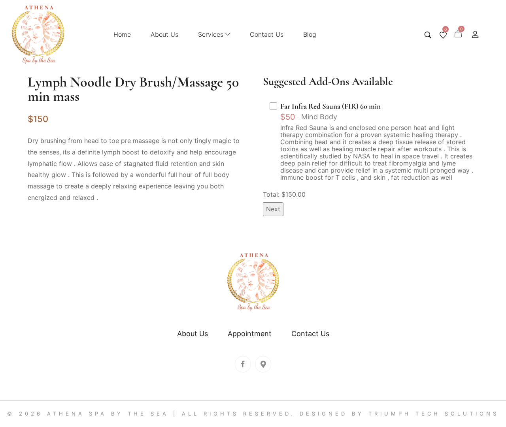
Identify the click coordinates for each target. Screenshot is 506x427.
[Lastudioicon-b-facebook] (243, 364)
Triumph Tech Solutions (433, 413)
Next (273, 209)
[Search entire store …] (428, 35)
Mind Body (319, 117)
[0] (443, 35)
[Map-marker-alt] (263, 364)
